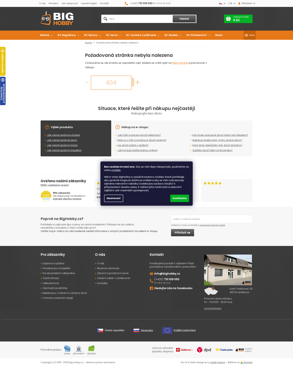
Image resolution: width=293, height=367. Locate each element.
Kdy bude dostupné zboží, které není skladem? (220, 135)
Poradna (53, 3)
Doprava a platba (53, 263)
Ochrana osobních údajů (58, 298)
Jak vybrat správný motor (62, 145)
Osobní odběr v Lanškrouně (113, 278)
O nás (42, 3)
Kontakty (102, 283)
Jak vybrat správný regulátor (64, 150)
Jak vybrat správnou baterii (63, 135)
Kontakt (104, 3)
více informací (212, 308)
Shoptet (248, 362)
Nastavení (114, 198)
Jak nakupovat (69, 3)
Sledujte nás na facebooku (173, 288)
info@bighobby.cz (167, 273)
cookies (116, 170)
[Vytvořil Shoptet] (241, 362)
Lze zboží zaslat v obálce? (133, 145)
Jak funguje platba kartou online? (138, 150)
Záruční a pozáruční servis (113, 273)
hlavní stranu (180, 63)
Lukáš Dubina (217, 362)
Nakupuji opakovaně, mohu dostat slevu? (217, 140)
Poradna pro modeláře (56, 268)
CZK (230, 3)
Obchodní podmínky (55, 288)
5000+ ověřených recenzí (55, 185)
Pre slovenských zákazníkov (59, 273)
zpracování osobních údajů (212, 225)
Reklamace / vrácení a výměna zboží (65, 293)
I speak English (89, 3)
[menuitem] (46, 35)
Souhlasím (180, 198)
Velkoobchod (51, 283)
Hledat (184, 19)
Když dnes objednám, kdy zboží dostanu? (217, 145)
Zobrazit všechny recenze (67, 198)
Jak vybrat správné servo (62, 140)
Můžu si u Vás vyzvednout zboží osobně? (142, 140)
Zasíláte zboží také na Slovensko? (212, 150)
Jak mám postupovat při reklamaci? (139, 135)
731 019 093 (171, 279)
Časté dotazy (51, 278)
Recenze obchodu (108, 268)
